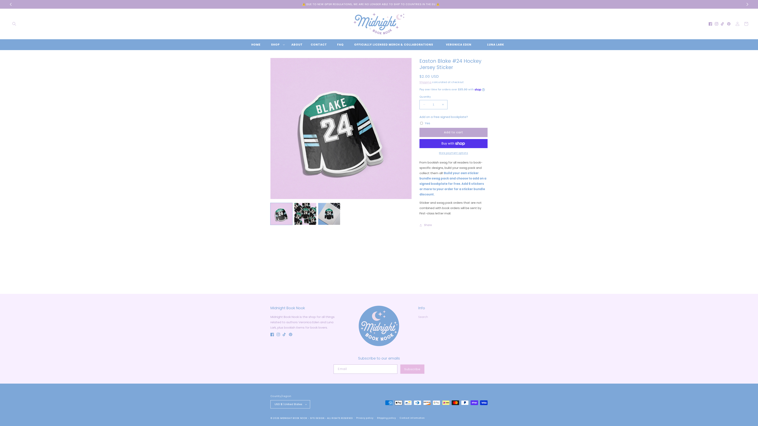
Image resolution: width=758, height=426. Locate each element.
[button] (14, 24)
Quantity (425, 97)
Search (423, 317)
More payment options (453, 153)
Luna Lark (495, 45)
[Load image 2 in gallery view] (305, 214)
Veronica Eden (458, 45)
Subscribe (412, 369)
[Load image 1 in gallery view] (281, 214)
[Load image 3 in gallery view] (329, 214)
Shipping (425, 82)
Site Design (317, 418)
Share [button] (428, 225)
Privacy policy (364, 417)
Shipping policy (386, 417)
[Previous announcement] (10, 4)
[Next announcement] (747, 4)
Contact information (412, 417)
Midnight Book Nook (293, 418)
